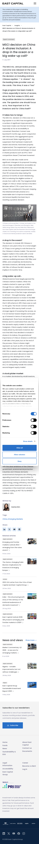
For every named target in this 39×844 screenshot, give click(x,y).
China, (5, 519)
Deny (19, 461)
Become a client (29, 766)
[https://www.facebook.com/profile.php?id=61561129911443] (18, 833)
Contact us (27, 748)
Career (25, 763)
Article (5, 579)
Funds (4, 745)
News (4, 748)
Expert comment (8, 39)
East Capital (6, 25)
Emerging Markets (15, 519)
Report (5, 682)
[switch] (34, 420)
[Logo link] (12, 3)
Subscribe (14, 725)
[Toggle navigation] (35, 3)
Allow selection (19, 454)
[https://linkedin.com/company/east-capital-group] (3, 833)
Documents (27, 751)
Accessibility (7, 769)
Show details (28, 441)
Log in (24, 769)
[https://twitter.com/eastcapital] (8, 833)
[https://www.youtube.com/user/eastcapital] (13, 833)
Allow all (19, 448)
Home (4, 742)
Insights (17, 25)
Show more (30, 640)
